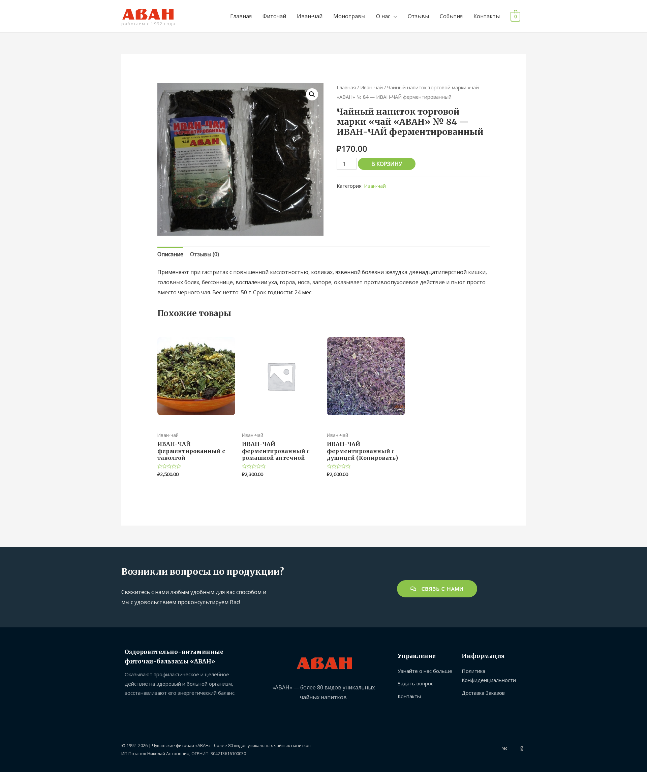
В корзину (386, 164)
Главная (241, 16)
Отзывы (418, 16)
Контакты (486, 16)
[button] (437, 588)
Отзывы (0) (204, 254)
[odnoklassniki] (522, 748)
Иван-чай (309, 16)
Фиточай (274, 16)
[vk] (510, 748)
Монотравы (349, 16)
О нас (383, 16)
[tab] (170, 254)
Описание (170, 254)
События (451, 16)
